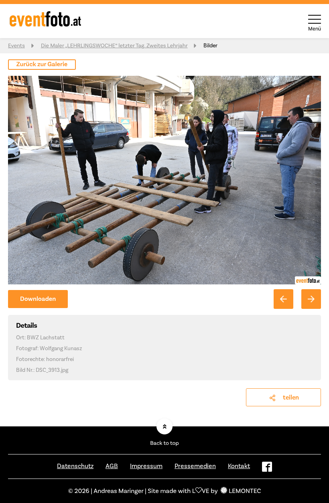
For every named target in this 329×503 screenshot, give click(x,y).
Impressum (146, 466)
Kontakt (239, 466)
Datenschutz (75, 466)
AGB (112, 466)
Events (16, 45)
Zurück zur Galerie (42, 64)
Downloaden (38, 299)
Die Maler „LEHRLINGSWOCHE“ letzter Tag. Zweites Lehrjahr (114, 45)
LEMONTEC (245, 491)
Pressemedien (195, 466)
